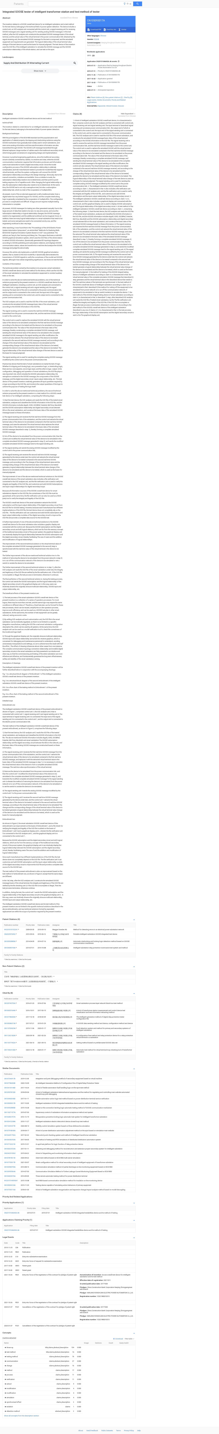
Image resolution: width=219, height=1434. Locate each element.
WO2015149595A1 (11, 1181)
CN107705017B (9, 1162)
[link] (9, 1347)
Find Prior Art (111, 29)
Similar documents (104, 100)
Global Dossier (111, 106)
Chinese (103, 36)
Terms (118, 1430)
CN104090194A (10, 948)
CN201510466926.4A (11, 1213)
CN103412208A (9, 1121)
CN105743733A (10, 1003)
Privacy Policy (129, 1430)
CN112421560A (10, 1035)
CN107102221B (9, 1144)
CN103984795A (9, 1167)
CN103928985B (9, 1108)
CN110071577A (9, 1112)
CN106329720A (9, 1149)
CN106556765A (9, 1140)
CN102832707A (9, 1117)
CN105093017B (9, 1103)
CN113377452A (10, 1043)
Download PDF (95, 29)
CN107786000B (9, 1083)
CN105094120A (9, 1185)
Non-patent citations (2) (114, 97)
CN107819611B (9, 1158)
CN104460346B (9, 1099)
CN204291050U (9, 1153)
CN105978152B (9, 1092)
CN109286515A (10, 1023)
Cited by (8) (128, 97)
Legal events (91, 100)
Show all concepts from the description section (21, 1416)
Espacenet (101, 106)
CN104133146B (9, 1088)
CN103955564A (9, 1171)
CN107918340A (9, 1130)
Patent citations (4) (98, 97)
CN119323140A (10, 1050)
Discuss (121, 106)
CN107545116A (9, 1190)
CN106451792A (9, 1135)
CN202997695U (10, 934)
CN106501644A (10, 1010)
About (80, 1430)
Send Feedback (92, 1430)
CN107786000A (10, 1017)
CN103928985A (10, 941)
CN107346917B (9, 1079)
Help (139, 1430)
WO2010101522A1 (11, 930)
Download (119, 1339)
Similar (123, 29)
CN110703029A (10, 1028)
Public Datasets (107, 1430)
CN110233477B (9, 1126)
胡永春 (96, 39)
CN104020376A (9, 1176)
